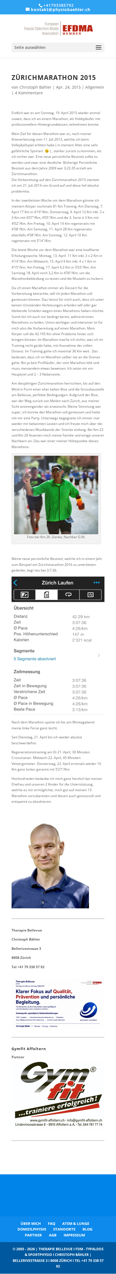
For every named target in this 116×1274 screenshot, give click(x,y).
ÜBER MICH (31, 1223)
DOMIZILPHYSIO (31, 1229)
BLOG (87, 1229)
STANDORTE (64, 1229)
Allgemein (94, 87)
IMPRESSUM (74, 1235)
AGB (53, 1235)
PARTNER (33, 1235)
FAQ (51, 1223)
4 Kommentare (29, 92)
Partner (18, 1057)
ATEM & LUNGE (75, 1223)
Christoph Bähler (35, 87)
